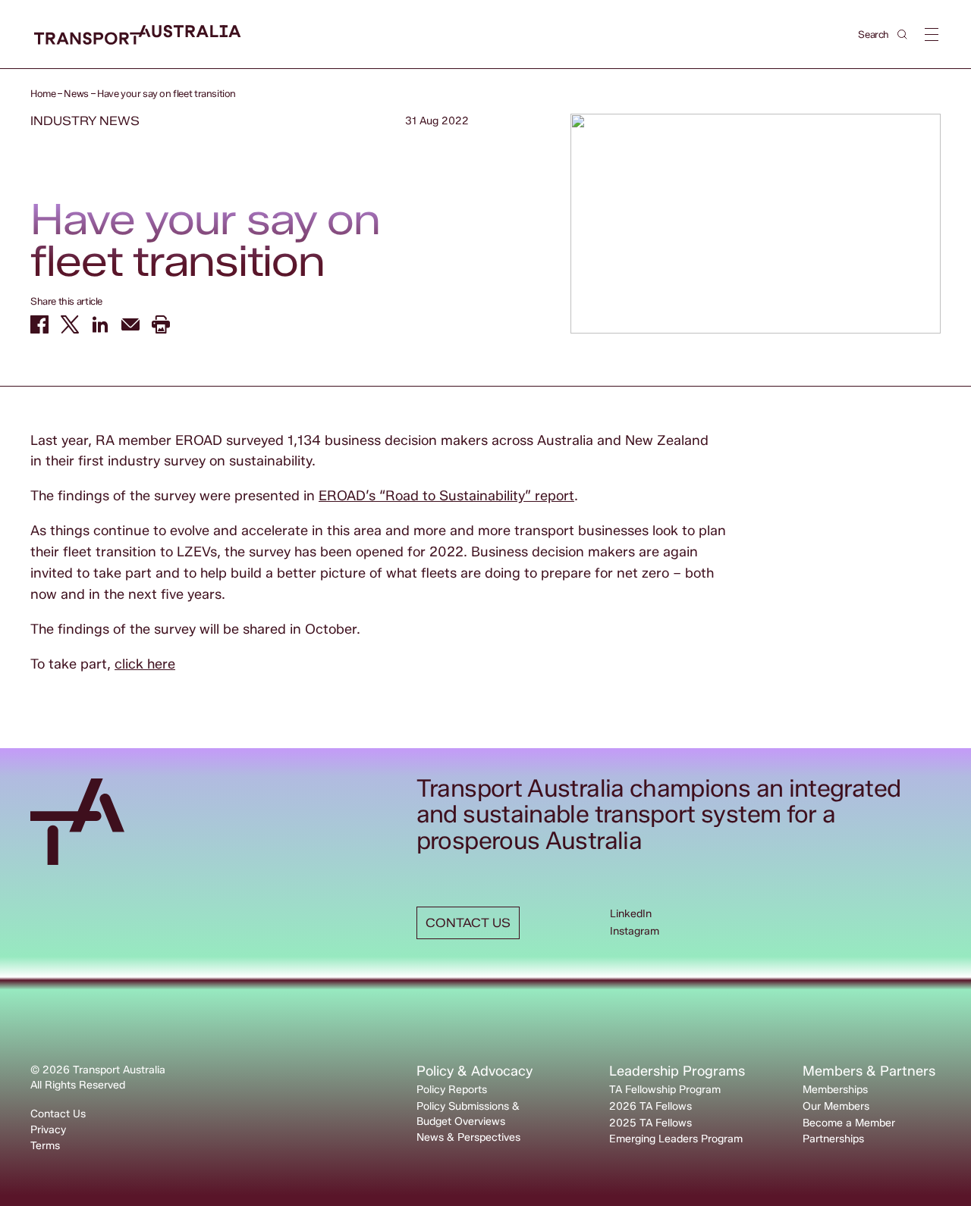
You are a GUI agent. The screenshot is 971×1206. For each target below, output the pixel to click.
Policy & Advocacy (474, 1071)
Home (42, 93)
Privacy (48, 1129)
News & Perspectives (468, 1137)
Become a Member (849, 1123)
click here (145, 664)
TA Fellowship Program (665, 1089)
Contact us (468, 923)
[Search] (902, 34)
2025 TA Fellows (650, 1123)
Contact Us (58, 1113)
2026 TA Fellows (650, 1106)
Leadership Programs (677, 1071)
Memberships (835, 1089)
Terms (45, 1145)
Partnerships (833, 1138)
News (76, 93)
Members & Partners (869, 1071)
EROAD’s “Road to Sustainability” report (446, 495)
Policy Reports (451, 1089)
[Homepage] (137, 35)
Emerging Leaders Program (676, 1138)
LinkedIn (631, 913)
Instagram (634, 931)
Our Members (836, 1106)
